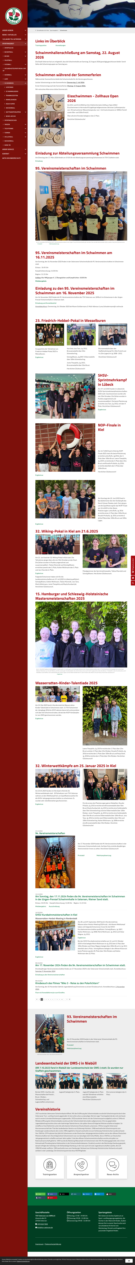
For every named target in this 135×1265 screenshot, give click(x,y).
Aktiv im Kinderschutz (11, 158)
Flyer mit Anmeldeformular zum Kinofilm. (50, 993)
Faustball (8, 60)
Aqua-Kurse (10, 104)
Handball (8, 75)
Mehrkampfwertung (54, 244)
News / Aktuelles (9, 35)
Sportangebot (54, 30)
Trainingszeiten (40, 45)
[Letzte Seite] (69, 999)
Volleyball (8, 137)
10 (62, 999)
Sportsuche (8, 48)
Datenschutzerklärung (53, 1244)
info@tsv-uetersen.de (45, 1227)
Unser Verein (7, 30)
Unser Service (8, 149)
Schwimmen (63, 30)
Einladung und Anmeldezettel (45, 303)
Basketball (8, 52)
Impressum (39, 1244)
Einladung (39, 161)
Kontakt (5, 153)
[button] (40, 1194)
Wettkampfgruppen (13, 112)
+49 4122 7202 (42, 1224)
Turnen (7, 133)
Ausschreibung (54, 906)
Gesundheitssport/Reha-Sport (14, 69)
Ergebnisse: (39, 357)
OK (129, 1261)
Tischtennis (8, 128)
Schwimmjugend (12, 91)
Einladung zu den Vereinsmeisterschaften (50, 975)
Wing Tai (7, 145)
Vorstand (9, 87)
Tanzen (7, 124)
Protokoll (40, 244)
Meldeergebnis (40, 906)
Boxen (6, 56)
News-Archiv (11, 116)
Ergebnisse (39, 475)
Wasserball (10, 108)
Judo (6, 79)
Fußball (7, 64)
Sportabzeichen (10, 120)
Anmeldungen (61, 45)
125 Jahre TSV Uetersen (11, 39)
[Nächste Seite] (67, 999)
